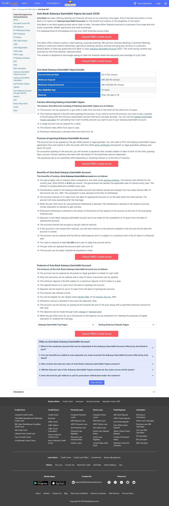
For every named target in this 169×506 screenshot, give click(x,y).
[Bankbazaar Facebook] (121, 482)
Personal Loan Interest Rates (76, 438)
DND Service (114, 493)
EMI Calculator (142, 443)
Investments (96, 457)
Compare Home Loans (99, 416)
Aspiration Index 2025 (111, 401)
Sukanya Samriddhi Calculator (21, 79)
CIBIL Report (53, 425)
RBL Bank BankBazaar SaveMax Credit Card (28, 425)
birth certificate (102, 145)
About (38, 493)
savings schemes (111, 180)
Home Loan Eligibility (97, 438)
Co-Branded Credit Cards (25, 440)
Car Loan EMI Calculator (141, 431)
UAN (15, 44)
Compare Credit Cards (24, 415)
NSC (15, 110)
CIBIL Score (53, 422)
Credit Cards (68, 401)
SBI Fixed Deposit (121, 415)
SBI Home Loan (99, 421)
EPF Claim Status (20, 41)
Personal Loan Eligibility (76, 432)
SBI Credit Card (21, 430)
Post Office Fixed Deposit (121, 426)
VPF (15, 100)
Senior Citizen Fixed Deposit (122, 432)
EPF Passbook (19, 34)
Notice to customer (98, 493)
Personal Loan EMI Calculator (143, 425)
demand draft (95, 312)
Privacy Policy (127, 493)
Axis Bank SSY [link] (43, 9)
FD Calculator (141, 436)
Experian (51, 418)
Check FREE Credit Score (97, 36)
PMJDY (17, 87)
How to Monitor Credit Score (57, 441)
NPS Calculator (20, 68)
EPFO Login (18, 54)
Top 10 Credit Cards (23, 437)
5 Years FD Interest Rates (121, 438)
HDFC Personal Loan (79, 424)
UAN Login (18, 51)
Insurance (80, 401)
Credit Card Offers (81, 457)
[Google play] (40, 483)
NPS (15, 65)
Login (158, 3)
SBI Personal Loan (78, 421)
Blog (66, 493)
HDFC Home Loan (100, 424)
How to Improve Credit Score (54, 436)
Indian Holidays (110, 465)
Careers (46, 493)
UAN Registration (20, 48)
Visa (120, 465)
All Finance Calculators (140, 416)
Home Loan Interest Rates (101, 432)
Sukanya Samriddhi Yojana (27, 9)
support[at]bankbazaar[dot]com (88, 482)
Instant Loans (76, 443)
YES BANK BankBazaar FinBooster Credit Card (28, 419)
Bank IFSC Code (83, 465)
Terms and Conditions (79, 493)
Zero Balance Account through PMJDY (22, 92)
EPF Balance (19, 27)
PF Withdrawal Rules (22, 30)
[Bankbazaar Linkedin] (115, 482)
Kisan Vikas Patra (21, 103)
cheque (82, 312)
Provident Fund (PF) (22, 23)
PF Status (17, 37)
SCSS (16, 107)
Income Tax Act (103, 297)
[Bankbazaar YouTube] (134, 482)
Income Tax (69, 465)
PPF (15, 61)
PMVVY (17, 97)
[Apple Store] (58, 483)
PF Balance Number (22, 58)
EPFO (16, 20)
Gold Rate (97, 465)
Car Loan (58, 465)
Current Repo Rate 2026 (100, 444)
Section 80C (83, 297)
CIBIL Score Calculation (53, 430)
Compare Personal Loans (78, 416)
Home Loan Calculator (145, 421)
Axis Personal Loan (78, 428)
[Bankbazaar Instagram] (128, 482)
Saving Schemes (93, 401)
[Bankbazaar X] (109, 482)
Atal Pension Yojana (21, 84)
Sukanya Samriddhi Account (103, 49)
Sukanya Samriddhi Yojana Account (21, 73)
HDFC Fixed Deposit (122, 418)
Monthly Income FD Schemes (121, 444)
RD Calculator (141, 439)
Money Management (112, 457)
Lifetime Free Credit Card (25, 434)
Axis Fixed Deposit (121, 422)
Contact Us (56, 493)
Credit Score (53, 415)
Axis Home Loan (99, 428)
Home (14, 9)
